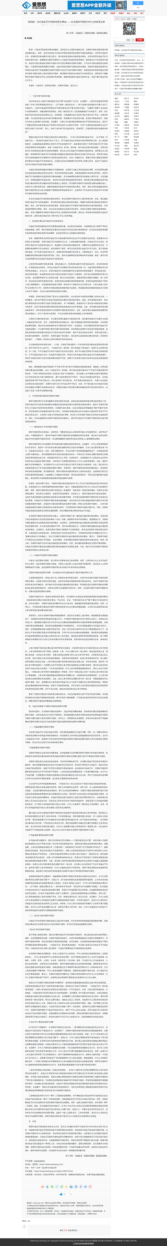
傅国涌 (126, 104)
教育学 (82, 13)
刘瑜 (135, 140)
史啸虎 (126, 131)
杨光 (135, 154)
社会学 (66, 13)
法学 (32, 13)
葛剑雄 (117, 143)
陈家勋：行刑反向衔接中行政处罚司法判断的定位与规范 (135, 85)
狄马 (135, 128)
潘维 (135, 149)
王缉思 (117, 125)
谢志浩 (117, 154)
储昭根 (126, 143)
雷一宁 (117, 137)
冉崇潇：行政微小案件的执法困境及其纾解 (130, 63)
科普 (135, 13)
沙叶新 (126, 140)
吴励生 (117, 149)
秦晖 (116, 98)
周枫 (126, 137)
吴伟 (116, 140)
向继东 (136, 113)
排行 (142, 13)
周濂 (116, 122)
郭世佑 (136, 125)
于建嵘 (126, 107)
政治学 (48, 13)
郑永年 (136, 98)
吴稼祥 (136, 143)
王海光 (136, 119)
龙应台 (117, 101)
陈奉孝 (126, 125)
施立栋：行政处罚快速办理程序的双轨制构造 (131, 69)
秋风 (116, 134)
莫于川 (126, 152)
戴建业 (126, 116)
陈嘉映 (136, 104)
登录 (65, 1230)
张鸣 (116, 119)
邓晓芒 (136, 122)
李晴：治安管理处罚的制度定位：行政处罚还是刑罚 (133, 66)
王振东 (126, 128)
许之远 (117, 146)
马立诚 (136, 110)
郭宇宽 (126, 110)
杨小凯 (136, 146)
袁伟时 (117, 131)
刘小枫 (126, 134)
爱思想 (40, 5)
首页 (25, 13)
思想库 (112, 13)
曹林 (135, 101)
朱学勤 (126, 149)
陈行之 (126, 98)
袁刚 (126, 146)
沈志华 (126, 113)
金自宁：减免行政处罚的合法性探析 (127, 76)
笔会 (128, 13)
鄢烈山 (117, 104)
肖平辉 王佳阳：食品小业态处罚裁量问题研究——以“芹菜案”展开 (138, 79)
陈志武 (136, 107)
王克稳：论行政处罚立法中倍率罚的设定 (129, 73)
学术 (33, 1167)
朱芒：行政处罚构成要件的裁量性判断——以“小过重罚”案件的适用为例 (140, 89)
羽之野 (136, 152)
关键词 (121, 13)
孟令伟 (136, 134)
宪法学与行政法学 (49, 1167)
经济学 (39, 13)
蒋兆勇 (136, 137)
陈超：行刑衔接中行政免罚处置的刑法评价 (130, 82)
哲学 (105, 13)
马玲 (116, 128)
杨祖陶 (117, 113)
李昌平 (136, 116)
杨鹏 (126, 122)
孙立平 (126, 154)
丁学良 (126, 101)
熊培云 (136, 131)
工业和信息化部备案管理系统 (83, 1243)
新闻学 (74, 13)
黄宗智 (117, 107)
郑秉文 (117, 152)
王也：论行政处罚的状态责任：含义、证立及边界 (132, 60)
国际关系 (57, 13)
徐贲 (116, 110)
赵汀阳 (117, 116)
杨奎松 (126, 119)
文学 (90, 13)
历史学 (97, 13)
